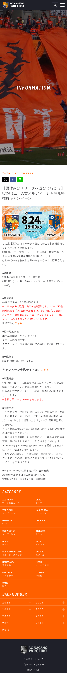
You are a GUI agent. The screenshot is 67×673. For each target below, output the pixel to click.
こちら (18, 323)
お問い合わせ (33, 670)
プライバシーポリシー (33, 664)
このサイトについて (33, 659)
